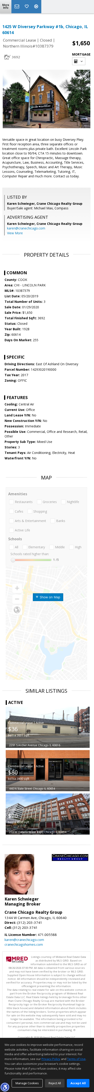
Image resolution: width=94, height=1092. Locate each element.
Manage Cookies (27, 1083)
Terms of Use (76, 1059)
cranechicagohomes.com (24, 944)
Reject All (55, 1083)
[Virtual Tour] (36, 6)
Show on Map (49, 597)
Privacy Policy (51, 1059)
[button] (5, 1087)
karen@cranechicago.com (26, 228)
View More (15, 233)
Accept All (78, 1083)
